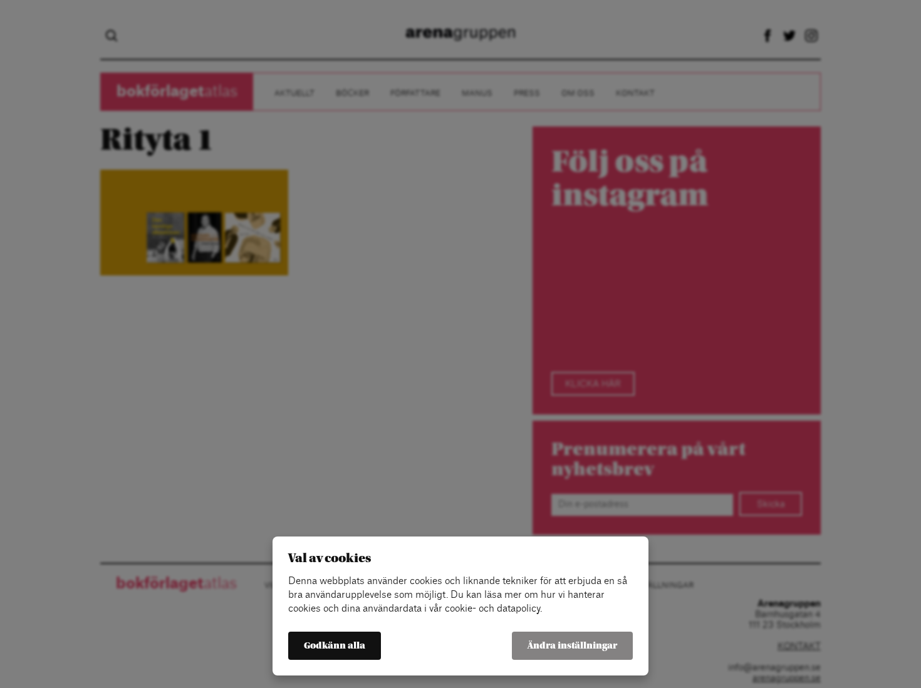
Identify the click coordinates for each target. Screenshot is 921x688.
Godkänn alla (334, 645)
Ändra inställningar (572, 645)
